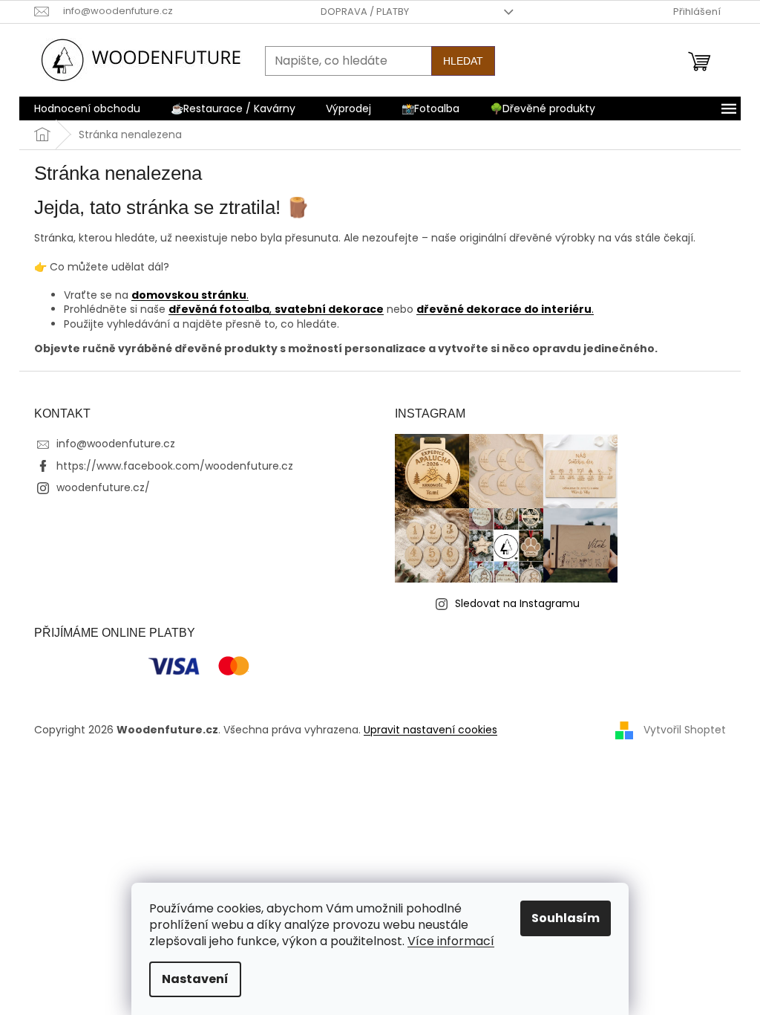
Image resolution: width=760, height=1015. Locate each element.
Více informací (450, 941)
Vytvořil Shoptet (684, 728)
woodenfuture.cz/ (103, 487)
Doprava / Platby (365, 11)
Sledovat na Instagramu (517, 603)
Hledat (463, 61)
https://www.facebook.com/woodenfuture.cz (174, 465)
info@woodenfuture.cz (115, 443)
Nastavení (195, 979)
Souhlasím (565, 918)
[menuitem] (87, 108)
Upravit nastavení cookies (430, 729)
